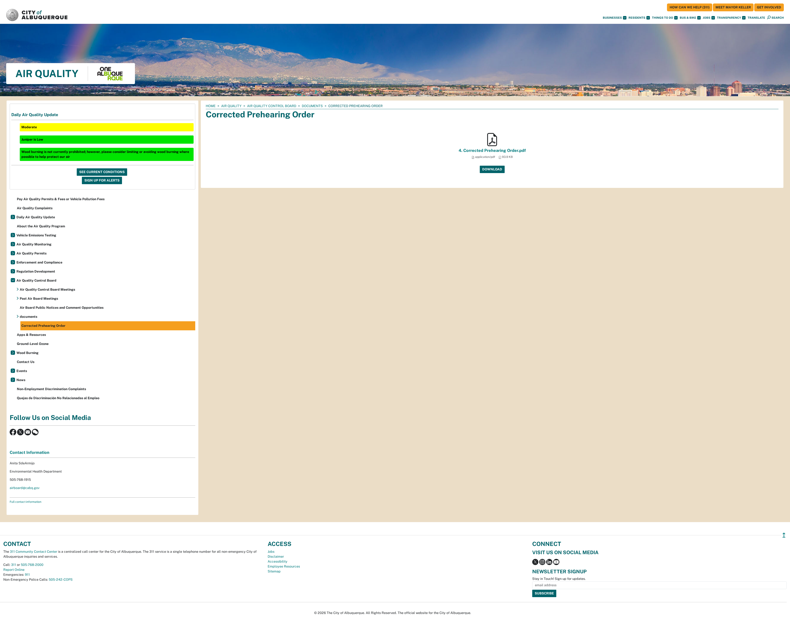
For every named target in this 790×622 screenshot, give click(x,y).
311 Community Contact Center (33, 552)
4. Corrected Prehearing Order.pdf (492, 150)
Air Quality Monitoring (33, 244)
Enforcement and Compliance (39, 262)
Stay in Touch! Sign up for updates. (559, 579)
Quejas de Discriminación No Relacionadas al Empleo (58, 398)
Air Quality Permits (31, 253)
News (20, 380)
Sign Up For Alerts (102, 180)
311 (13, 565)
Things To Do (662, 17)
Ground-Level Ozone (33, 344)
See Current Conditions (102, 172)
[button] (756, 18)
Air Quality (231, 106)
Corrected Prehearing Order (43, 326)
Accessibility (277, 561)
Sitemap (274, 571)
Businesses (612, 17)
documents (312, 106)
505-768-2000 (32, 565)
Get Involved (769, 7)
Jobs (706, 17)
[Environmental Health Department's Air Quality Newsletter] (27, 432)
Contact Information (29, 452)
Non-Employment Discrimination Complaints (51, 389)
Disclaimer (276, 556)
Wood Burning (27, 353)
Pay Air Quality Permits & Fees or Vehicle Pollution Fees (61, 199)
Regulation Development (35, 271)
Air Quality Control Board (271, 106)
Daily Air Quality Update (35, 217)
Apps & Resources (31, 335)
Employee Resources (284, 566)
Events (21, 371)
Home (211, 106)
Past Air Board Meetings (39, 299)
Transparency (729, 17)
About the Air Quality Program (41, 226)
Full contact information (25, 501)
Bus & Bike (688, 17)
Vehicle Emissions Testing (36, 235)
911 (27, 575)
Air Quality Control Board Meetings (47, 289)
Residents (637, 17)
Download (492, 169)
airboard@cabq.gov (25, 488)
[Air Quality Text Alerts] (35, 432)
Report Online (13, 570)
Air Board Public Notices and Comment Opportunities (61, 308)
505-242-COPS (61, 580)
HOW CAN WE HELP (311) (690, 7)
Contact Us (25, 362)
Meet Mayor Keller (733, 7)
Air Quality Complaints (34, 208)
